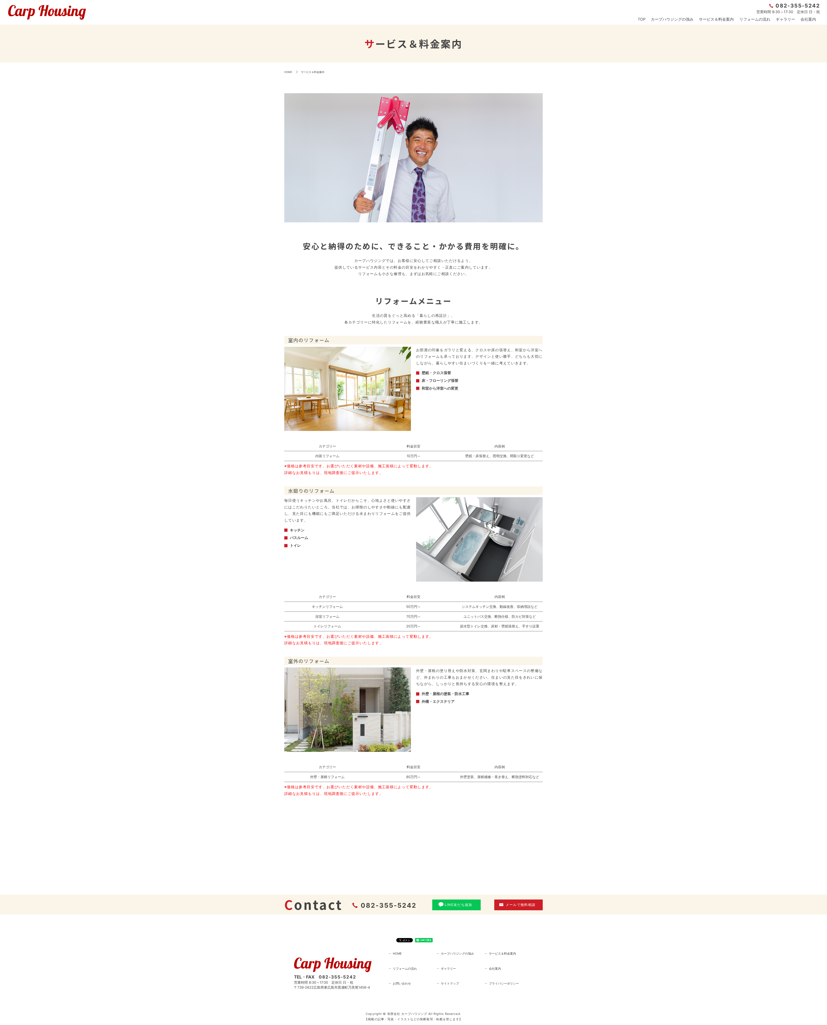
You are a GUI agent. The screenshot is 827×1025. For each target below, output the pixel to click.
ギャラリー (785, 19)
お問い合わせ (402, 983)
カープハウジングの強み (672, 19)
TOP (641, 19)
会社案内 (808, 19)
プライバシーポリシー (504, 983)
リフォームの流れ (754, 19)
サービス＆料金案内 (716, 19)
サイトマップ (450, 983)
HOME (288, 72)
